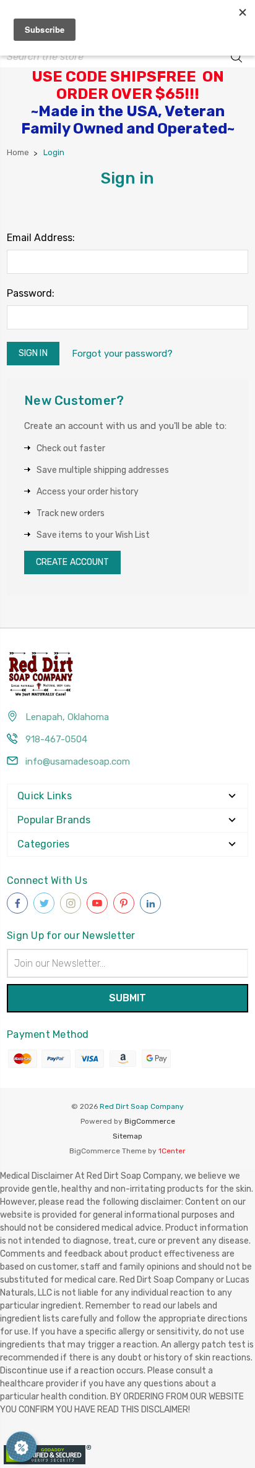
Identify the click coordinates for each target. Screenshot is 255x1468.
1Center (172, 1151)
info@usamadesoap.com (77, 761)
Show (21, 1446)
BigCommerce (149, 1121)
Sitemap (127, 1136)
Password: (30, 293)
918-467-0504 (56, 739)
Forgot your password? (122, 353)
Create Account (72, 562)
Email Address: (41, 238)
